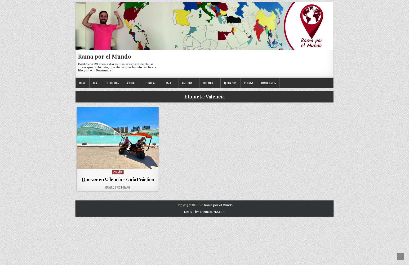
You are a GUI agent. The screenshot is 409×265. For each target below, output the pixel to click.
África (130, 82)
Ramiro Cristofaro (117, 187)
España (117, 172)
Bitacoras (112, 82)
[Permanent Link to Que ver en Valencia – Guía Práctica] (118, 138)
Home (82, 82)
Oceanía (208, 82)
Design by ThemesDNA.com (204, 212)
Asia (168, 82)
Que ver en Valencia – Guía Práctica (118, 179)
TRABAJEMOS (268, 82)
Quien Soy (230, 82)
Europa (150, 82)
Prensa (248, 82)
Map (95, 82)
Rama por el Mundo (104, 56)
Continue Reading (118, 162)
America (187, 82)
